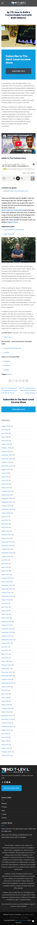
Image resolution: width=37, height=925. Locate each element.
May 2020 (4, 698)
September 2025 (7, 466)
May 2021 (4, 654)
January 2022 (5, 625)
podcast (18, 10)
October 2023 (6, 549)
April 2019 (5, 745)
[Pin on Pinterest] (23, 380)
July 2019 (4, 734)
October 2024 (6, 506)
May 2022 (4, 611)
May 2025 (4, 480)
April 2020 (5, 701)
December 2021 (7, 629)
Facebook (6, 366)
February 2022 (6, 622)
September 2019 (7, 726)
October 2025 (6, 462)
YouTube (6, 352)
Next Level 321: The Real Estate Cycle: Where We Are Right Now (18, 830)
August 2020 (5, 687)
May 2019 (4, 741)
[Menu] (2, 3)
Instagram (6, 361)
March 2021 (5, 661)
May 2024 (4, 524)
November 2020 (7, 676)
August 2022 (5, 600)
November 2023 (7, 546)
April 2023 (5, 571)
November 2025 (7, 459)
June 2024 (4, 520)
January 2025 (5, 495)
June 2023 (4, 564)
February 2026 (6, 448)
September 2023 (7, 553)
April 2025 (5, 484)
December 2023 (7, 542)
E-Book (4, 814)
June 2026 (4, 433)
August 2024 (5, 513)
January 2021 (5, 669)
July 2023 (4, 560)
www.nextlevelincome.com (12, 348)
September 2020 (7, 683)
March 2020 (5, 705)
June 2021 (4, 650)
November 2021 (7, 632)
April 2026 (5, 441)
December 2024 (7, 498)
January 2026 (5, 451)
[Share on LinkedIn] (27, 380)
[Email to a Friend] (20, 380)
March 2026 (5, 444)
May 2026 (4, 437)
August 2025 (5, 470)
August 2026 (5, 426)
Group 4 (9, 374)
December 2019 (7, 716)
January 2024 (5, 538)
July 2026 (4, 430)
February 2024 (6, 535)
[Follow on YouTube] (9, 782)
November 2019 (7, 719)
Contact (3, 818)
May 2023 (4, 567)
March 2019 (5, 748)
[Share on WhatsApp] (9, 380)
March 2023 (5, 575)
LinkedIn (6, 370)
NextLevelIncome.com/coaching (11, 210)
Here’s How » (7, 337)
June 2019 (4, 737)
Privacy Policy (14, 917)
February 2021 (6, 665)
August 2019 (5, 730)
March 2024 (5, 531)
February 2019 (6, 752)
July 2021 (4, 647)
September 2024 (7, 509)
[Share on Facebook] (13, 380)
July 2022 (4, 603)
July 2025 (4, 473)
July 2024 (4, 517)
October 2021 (6, 636)
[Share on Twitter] (16, 380)
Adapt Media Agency (27, 914)
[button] (33, 921)
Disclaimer (24, 917)
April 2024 (5, 527)
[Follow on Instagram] (5, 782)
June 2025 (4, 477)
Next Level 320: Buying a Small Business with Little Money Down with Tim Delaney (16, 836)
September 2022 (7, 596)
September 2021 (7, 640)
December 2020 (7, 672)
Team (3, 811)
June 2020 (4, 694)
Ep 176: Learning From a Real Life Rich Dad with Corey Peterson (27, 390)
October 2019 (6, 723)
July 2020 (4, 690)
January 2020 (5, 712)
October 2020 (6, 679)
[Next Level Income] (18, 3)
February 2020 (6, 708)
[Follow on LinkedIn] (7, 782)
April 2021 (5, 658)
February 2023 (6, 578)
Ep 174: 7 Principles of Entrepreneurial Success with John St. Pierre (9, 390)
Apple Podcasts (8, 234)
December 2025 (7, 455)
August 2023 (5, 556)
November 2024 (7, 502)
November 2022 (7, 589)
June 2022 (4, 607)
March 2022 (5, 618)
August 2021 (5, 643)
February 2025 (6, 491)
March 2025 (5, 488)
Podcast (4, 807)
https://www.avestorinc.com (19, 191)
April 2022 (5, 614)
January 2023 (5, 582)
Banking (4, 803)
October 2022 (6, 593)
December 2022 (7, 585)
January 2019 (5, 755)
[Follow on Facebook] (2, 782)
